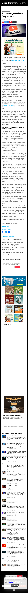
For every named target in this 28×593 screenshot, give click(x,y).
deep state (11, 241)
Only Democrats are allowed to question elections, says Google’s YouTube (15, 513)
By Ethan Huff (13, 448)
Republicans (17, 246)
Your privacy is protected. (7, 270)
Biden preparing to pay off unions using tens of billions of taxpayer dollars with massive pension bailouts (16, 452)
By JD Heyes (14, 455)
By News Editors (14, 483)
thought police (5, 249)
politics (12, 246)
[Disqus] (14, 343)
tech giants (15, 247)
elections (22, 241)
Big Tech (20, 239)
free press (13, 242)
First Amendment (6, 242)
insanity (17, 244)
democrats (17, 241)
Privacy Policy (12, 582)
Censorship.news (14, 221)
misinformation (6, 246)
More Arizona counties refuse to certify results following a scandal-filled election (16, 500)
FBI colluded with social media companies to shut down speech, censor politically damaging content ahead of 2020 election (16, 473)
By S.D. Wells (14, 469)
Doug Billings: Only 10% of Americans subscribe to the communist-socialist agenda (15, 487)
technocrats (21, 247)
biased (16, 239)
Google (12, 244)
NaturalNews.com (6, 229)
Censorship (5, 241)
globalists (7, 244)
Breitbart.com (5, 226)
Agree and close (15, 585)
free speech (20, 242)
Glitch (3, 244)
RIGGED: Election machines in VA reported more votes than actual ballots (16, 565)
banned (12, 239)
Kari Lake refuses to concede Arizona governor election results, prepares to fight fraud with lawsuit (16, 524)
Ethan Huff (10, 19)
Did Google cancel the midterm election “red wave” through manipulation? (15, 559)
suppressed (8, 247)
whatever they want (9, 105)
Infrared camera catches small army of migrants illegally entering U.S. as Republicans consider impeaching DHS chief (16, 546)
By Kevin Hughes (14, 489)
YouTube (12, 249)
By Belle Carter (13, 566)
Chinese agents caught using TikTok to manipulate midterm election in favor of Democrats (15, 459)
